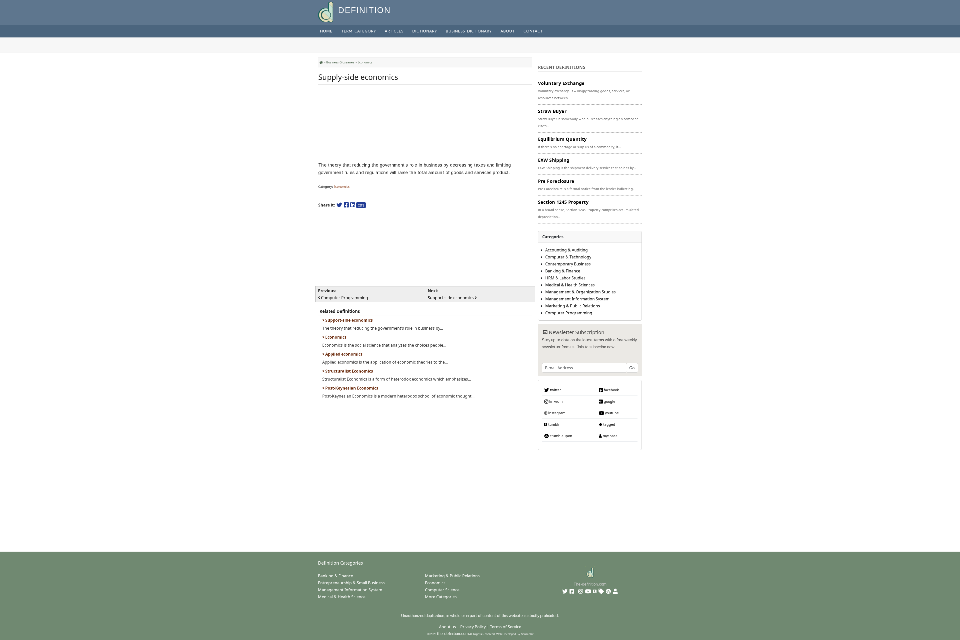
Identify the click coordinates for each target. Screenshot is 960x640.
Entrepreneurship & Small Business (351, 583)
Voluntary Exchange (584, 90)
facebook (611, 390)
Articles (394, 31)
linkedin (555, 401)
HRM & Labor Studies (565, 278)
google (609, 401)
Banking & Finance (562, 271)
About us (447, 627)
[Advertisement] (425, 123)
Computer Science (442, 590)
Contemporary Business (568, 264)
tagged (608, 424)
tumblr (553, 424)
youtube (611, 413)
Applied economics (343, 354)
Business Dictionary (469, 31)
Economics (365, 62)
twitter (555, 390)
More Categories (441, 597)
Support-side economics (348, 320)
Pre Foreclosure (587, 184)
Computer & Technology (568, 257)
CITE (361, 205)
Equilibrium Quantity (579, 142)
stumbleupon (560, 435)
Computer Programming (568, 313)
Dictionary (424, 31)
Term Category (358, 31)
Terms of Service (505, 627)
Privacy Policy (473, 627)
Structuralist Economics (348, 371)
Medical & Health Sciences (570, 285)
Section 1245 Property (588, 209)
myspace (610, 435)
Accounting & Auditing (566, 250)
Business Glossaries (340, 62)
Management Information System (577, 299)
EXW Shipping (587, 163)
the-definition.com (453, 634)
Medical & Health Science (342, 597)
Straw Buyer (588, 118)
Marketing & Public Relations (572, 306)
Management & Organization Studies (580, 292)
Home (326, 31)
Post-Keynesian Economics (351, 388)
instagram (556, 413)
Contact (533, 31)
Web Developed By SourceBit (515, 634)
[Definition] (326, 11)
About (507, 31)
